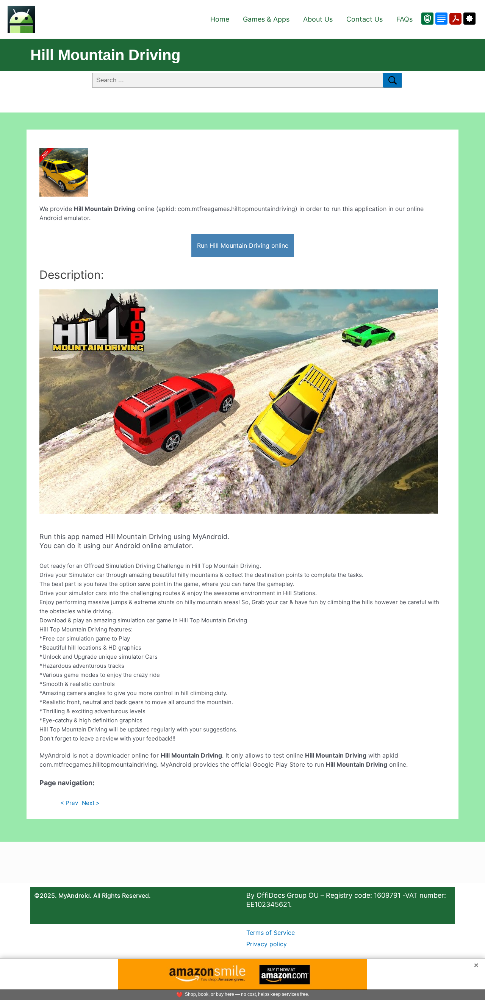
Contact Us (364, 19)
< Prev (69, 802)
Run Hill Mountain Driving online (242, 245)
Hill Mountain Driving (105, 55)
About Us (318, 19)
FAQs (404, 19)
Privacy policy (266, 944)
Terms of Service (270, 932)
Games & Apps (266, 19)
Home (219, 19)
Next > (91, 802)
